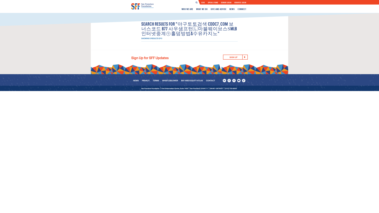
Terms (156, 80)
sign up (233, 57)
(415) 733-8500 (231, 88)
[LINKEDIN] (224, 80)
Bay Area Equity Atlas (192, 80)
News (232, 9)
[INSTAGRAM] (229, 80)
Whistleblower (170, 80)
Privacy (146, 80)
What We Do (202, 9)
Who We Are (187, 9)
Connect (242, 9)
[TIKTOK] (243, 80)
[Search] (196, 3)
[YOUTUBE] (239, 80)
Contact (210, 80)
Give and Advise (219, 9)
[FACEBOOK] (234, 80)
